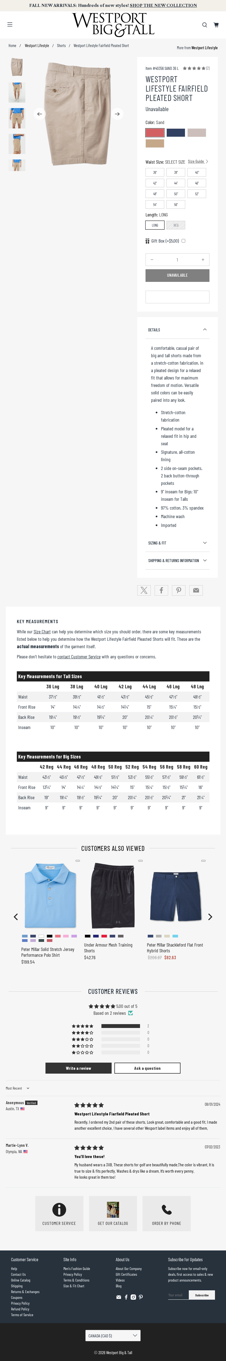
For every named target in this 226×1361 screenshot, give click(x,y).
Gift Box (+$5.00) (165, 241)
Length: (157, 214)
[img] (89, 1105)
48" (155, 194)
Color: (155, 122)
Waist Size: (175, 162)
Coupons (16, 1297)
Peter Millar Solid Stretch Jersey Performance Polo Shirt (47, 952)
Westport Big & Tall (119, 1352)
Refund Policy (20, 1309)
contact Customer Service (79, 656)
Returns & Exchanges (25, 1291)
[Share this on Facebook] (161, 590)
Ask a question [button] (147, 1068)
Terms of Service (22, 1314)
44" (176, 183)
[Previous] (40, 114)
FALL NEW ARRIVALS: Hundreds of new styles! (113, 5)
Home (12, 46)
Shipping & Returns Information (173, 560)
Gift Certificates (126, 1274)
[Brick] (155, 132)
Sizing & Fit (157, 542)
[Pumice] (196, 132)
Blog (119, 1285)
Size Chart (42, 631)
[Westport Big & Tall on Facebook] (126, 1298)
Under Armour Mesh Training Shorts (108, 948)
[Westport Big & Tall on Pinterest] (141, 1298)
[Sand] (155, 143)
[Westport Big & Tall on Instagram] (133, 1298)
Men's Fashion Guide (76, 1268)
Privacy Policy (20, 1303)
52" (197, 194)
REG (176, 225)
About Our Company (129, 1268)
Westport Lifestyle (36, 46)
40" (197, 172)
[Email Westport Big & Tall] (119, 1298)
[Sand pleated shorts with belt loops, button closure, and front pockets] (78, 114)
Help (14, 1268)
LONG (155, 225)
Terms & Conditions (76, 1280)
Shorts (61, 46)
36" (155, 172)
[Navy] (175, 132)
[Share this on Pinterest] (179, 590)
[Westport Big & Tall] (113, 25)
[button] (194, 67)
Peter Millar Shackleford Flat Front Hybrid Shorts (175, 948)
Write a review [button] (78, 1068)
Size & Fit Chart (73, 1285)
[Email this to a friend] (196, 590)
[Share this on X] (144, 590)
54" (155, 204)
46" (197, 183)
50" (176, 194)
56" (176, 204)
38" (176, 172)
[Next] (117, 114)
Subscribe (202, 1295)
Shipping (17, 1285)
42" (155, 183)
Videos (120, 1280)
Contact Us (18, 1274)
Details (154, 329)
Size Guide (196, 161)
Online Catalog (20, 1280)
